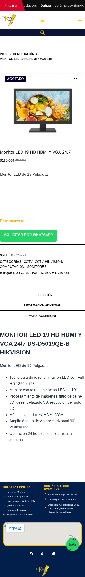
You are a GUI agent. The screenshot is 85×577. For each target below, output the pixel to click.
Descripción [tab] (42, 295)
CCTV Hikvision (48, 262)
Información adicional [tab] (42, 305)
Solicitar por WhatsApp (28, 235)
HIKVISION (60, 273)
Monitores (36, 266)
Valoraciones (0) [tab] (42, 315)
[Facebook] (54, 554)
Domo (45, 273)
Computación (12, 266)
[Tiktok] (42, 554)
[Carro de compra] (42, 20)
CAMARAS (29, 273)
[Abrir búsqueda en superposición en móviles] (42, 32)
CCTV (28, 262)
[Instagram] (31, 554)
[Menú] (80, 20)
